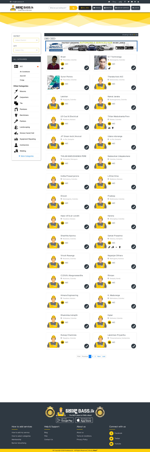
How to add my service (20, 432)
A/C (52, 38)
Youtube (118, 444)
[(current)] (109, 2)
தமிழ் (120, 2)
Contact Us (48, 439)
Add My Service (123, 8)
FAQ (45, 436)
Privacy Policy (82, 439)
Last (103, 356)
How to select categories (21, 436)
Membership (16, 439)
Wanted (108, 8)
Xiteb (95, 450)
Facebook (118, 433)
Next (99, 356)
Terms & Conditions (84, 436)
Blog (46, 432)
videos (98, 8)
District (16, 36)
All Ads (86, 8)
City (15, 46)
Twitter (117, 438)
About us (80, 432)
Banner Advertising (19, 443)
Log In (136, 8)
